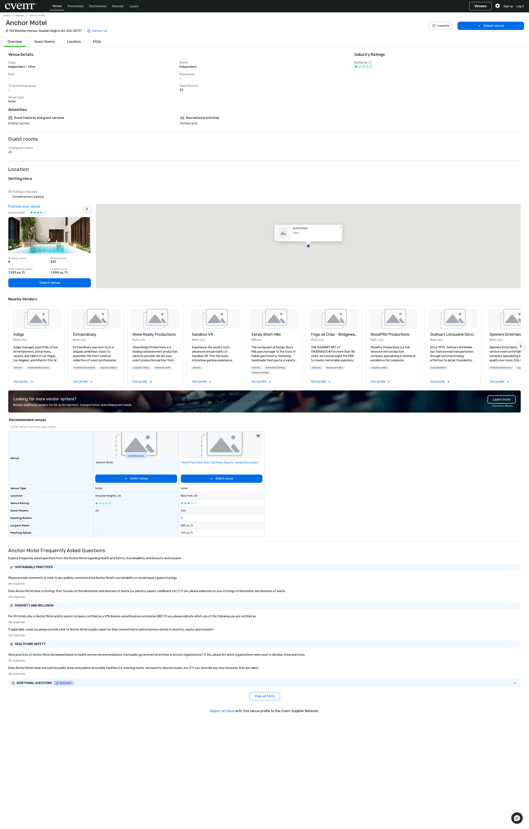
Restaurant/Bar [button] (260, 372)
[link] (36, 319)
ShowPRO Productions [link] (390, 334)
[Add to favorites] (258, 436)
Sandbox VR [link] (202, 334)
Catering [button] (316, 367)
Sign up (508, 6)
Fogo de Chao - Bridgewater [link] (334, 334)
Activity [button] (18, 367)
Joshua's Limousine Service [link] (453, 334)
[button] (308, 246)
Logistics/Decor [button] (108, 367)
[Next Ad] (86, 209)
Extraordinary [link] (84, 334)
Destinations (97, 6)
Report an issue (222, 711)
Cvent (6, 15)
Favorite (443, 25)
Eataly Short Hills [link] (266, 334)
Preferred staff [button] (162, 367)
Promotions (75, 6)
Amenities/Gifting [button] (275, 367)
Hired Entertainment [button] (38, 367)
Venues (57, 6)
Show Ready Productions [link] (154, 334)
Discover (118, 6)
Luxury (134, 6)
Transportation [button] (438, 367)
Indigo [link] (18, 334)
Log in (520, 6)
